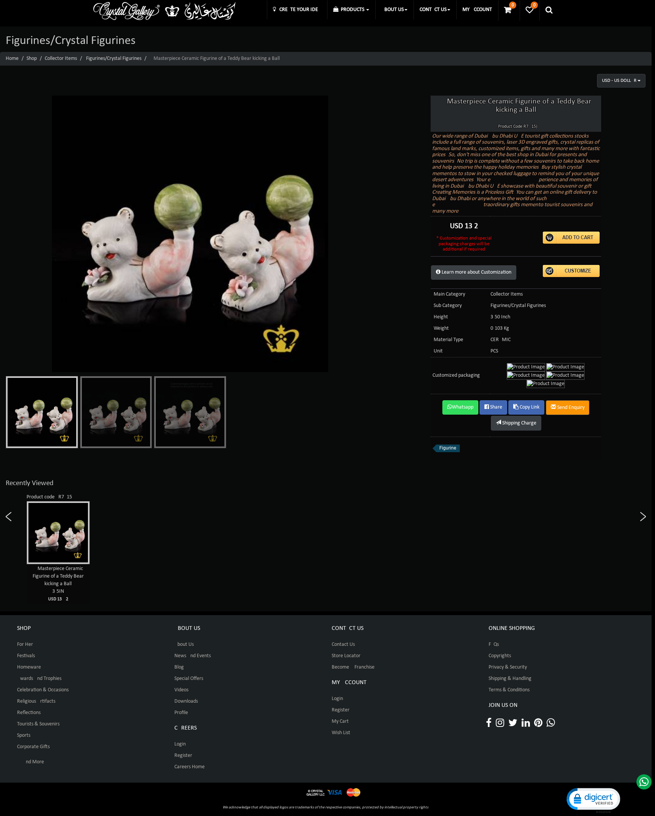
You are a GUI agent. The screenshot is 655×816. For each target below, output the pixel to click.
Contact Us (343, 644)
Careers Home (189, 767)
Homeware (29, 667)
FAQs (494, 644)
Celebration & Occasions (43, 690)
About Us (184, 644)
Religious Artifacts (36, 701)
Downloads (186, 701)
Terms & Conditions (509, 690)
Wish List (341, 733)
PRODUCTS (351, 10)
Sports (23, 735)
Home (12, 58)
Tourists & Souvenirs (38, 724)
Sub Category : (449, 306)
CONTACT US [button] (433, 10)
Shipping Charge (518, 423)
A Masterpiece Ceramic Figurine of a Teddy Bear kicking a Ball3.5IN (58, 583)
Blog (179, 667)
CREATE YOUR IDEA (298, 10)
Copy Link (529, 407)
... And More (30, 762)
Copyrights (500, 656)
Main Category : (451, 294)
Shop (32, 58)
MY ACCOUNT (477, 10)
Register (183, 755)
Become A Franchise (353, 667)
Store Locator (346, 656)
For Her (25, 644)
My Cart (340, 721)
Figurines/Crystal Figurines (113, 58)
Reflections (29, 713)
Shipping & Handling (510, 678)
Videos (181, 690)
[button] (592, 799)
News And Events (192, 656)
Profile (181, 713)
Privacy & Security (508, 667)
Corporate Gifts (33, 747)
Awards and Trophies (39, 678)
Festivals (26, 656)
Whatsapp (462, 407)
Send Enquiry (570, 407)
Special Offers (188, 678)
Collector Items (61, 58)
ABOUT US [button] (392, 10)
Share (495, 407)
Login (180, 744)
